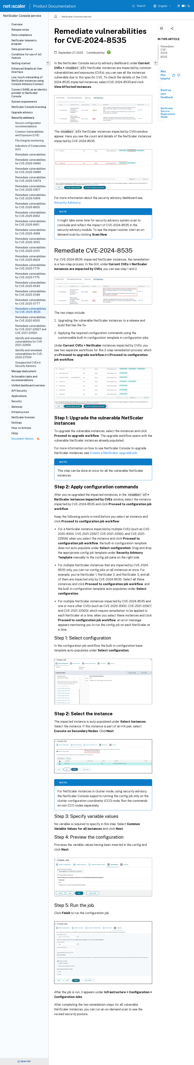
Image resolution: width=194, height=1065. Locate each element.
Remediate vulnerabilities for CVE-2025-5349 (30, 293)
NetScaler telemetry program (24, 42)
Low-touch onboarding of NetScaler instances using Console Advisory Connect (27, 81)
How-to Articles (21, 427)
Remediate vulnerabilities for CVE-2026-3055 (30, 240)
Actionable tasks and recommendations (24, 378)
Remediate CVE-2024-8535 (167, 51)
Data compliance (21, 34)
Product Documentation (54, 6)
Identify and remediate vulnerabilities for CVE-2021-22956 (29, 341)
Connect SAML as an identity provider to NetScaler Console (29, 93)
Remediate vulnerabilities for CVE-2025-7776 (30, 267)
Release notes (20, 29)
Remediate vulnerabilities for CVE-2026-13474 (30, 179)
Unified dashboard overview (28, 385)
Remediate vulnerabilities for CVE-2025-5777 (30, 302)
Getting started (20, 63)
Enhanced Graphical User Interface (26, 70)
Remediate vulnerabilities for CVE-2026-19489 (30, 170)
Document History (22, 438)
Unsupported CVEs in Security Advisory (28, 364)
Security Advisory (67, 202)
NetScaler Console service (76, 16)
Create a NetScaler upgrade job (113, 453)
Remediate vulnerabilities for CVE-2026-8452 (30, 214)
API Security (19, 390)
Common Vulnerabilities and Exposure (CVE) (29, 133)
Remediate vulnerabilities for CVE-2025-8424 (30, 258)
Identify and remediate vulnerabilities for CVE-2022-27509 (29, 354)
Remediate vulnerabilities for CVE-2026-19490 (30, 161)
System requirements (24, 101)
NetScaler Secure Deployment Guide (168, 112)
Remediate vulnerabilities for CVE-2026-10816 (30, 196)
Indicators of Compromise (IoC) (30, 147)
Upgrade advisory (22, 112)
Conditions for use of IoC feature (26, 56)
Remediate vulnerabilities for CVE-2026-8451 (30, 223)
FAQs (14, 433)
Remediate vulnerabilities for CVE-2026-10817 (30, 188)
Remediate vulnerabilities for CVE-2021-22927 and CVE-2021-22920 (30, 329)
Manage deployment (23, 371)
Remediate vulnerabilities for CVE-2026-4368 (30, 231)
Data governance (22, 49)
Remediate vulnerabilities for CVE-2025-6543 (30, 284)
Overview (17, 24)
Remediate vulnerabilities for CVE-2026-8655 (30, 205)
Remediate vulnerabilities (30, 154)
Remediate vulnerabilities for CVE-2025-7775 (30, 275)
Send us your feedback (166, 94)
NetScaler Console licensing (28, 106)
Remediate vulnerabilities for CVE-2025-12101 (30, 249)
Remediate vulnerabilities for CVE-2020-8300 (30, 319)
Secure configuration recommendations (28, 124)
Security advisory (22, 117)
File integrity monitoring (29, 140)
